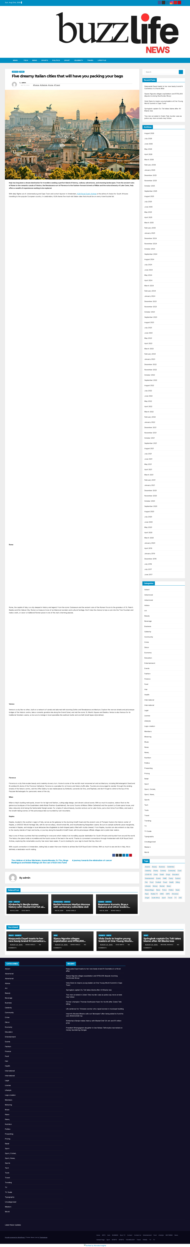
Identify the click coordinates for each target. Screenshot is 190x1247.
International (58, 901)
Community (148, 637)
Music (146, 742)
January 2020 (149, 543)
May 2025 (148, 212)
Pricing (147, 773)
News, (146, 752)
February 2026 (150, 165)
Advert (147, 590)
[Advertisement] (72, 215)
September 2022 (150, 380)
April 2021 (148, 469)
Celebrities (170, 867)
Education (148, 658)
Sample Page (100, 1239)
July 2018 (148, 564)
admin (24, 83)
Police (164, 890)
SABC (162, 894)
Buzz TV (122, 1235)
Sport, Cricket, (150, 789)
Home (98, 1235)
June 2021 (148, 459)
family (171, 878)
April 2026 (148, 154)
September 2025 (150, 191)
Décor (146, 647)
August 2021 (149, 448)
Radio (178, 890)
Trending (147, 821)
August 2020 (149, 511)
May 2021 (148, 464)
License (147, 716)
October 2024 (149, 249)
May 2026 (148, 149)
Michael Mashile (167, 944)
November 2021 (150, 433)
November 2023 (150, 307)
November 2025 (150, 181)
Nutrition (147, 758)
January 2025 (149, 233)
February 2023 (150, 354)
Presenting (148, 768)
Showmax (175, 894)
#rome (50, 85)
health (171, 882)
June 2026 (148, 144)
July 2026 (148, 139)
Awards (147, 867)
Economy (148, 653)
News (15, 60)
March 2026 (149, 160)
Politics (56, 60)
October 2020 (149, 501)
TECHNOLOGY (130, 1239)
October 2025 (149, 186)
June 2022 (148, 396)
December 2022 (150, 364)
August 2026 (149, 133)
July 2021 (148, 454)
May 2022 (148, 401)
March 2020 (149, 538)
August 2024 (149, 259)
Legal (146, 710)
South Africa (156, 898)
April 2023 (148, 343)
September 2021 (150, 443)
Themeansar (43, 1237)
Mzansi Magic (149, 890)
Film (146, 882)
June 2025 (148, 207)
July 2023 (148, 328)
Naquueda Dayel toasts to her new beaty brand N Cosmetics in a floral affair (27, 941)
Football (158, 882)
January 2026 (149, 170)
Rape (147, 894)
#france (36, 85)
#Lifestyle (43, 85)
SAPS (168, 894)
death (162, 874)
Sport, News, (149, 794)
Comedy (163, 870)
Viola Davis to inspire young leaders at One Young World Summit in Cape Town (114, 941)
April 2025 (148, 217)
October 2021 (149, 438)
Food (10, 901)
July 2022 (148, 391)
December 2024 (150, 238)
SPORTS (114, 1239)
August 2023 (149, 322)
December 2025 (150, 175)
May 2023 (148, 338)
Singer (147, 898)
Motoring (147, 737)
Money (155, 886)
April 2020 (148, 533)
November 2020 (150, 496)
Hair (146, 689)
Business (101, 901)
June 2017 (148, 575)
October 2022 (149, 375)
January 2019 (149, 554)
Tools (146, 810)
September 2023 (150, 317)
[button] (183, 60)
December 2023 (150, 301)
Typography (149, 836)
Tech (26, 60)
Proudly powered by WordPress (15, 1237)
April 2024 (148, 280)
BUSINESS (115, 1235)
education (175, 874)
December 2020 (150, 490)
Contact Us (137, 1235)
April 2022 (148, 406)
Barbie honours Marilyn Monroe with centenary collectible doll (71, 905)
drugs (168, 874)
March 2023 (149, 349)
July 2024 (148, 265)
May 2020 (148, 527)
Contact (129, 1235)
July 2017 (148, 569)
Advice (147, 605)
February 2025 (150, 228)
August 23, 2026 (16, 944)
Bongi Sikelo (71, 910)
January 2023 (149, 359)
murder (162, 886)
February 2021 (150, 480)
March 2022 (149, 412)
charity (155, 870)
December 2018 (150, 559)
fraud (165, 882)
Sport (67, 60)
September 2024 (150, 254)
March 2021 (148, 475)
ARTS (103, 1235)
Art (145, 611)
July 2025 (148, 202)
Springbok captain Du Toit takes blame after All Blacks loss (162, 939)
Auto (108, 1235)
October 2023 (149, 312)
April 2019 (148, 548)
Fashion (147, 674)
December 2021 (150, 427)
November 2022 (150, 370)
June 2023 (148, 333)
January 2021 (149, 485)
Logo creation (149, 726)
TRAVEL (90, 60)
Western (147, 847)
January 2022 (149, 422)
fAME (165, 878)
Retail (146, 779)
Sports (44, 60)
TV (145, 826)
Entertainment (149, 663)
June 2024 (148, 270)
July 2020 (148, 517)
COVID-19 (148, 874)
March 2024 (149, 286)
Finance (147, 679)
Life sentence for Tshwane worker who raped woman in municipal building (95, 1009)
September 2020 (150, 506)
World (146, 852)
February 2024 (150, 291)
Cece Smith (26, 910)
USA (180, 898)
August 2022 (149, 385)
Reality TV (154, 894)
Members (148, 731)
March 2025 (149, 223)
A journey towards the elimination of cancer (92, 860)
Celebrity (78, 60)
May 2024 (148, 275)
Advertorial (148, 595)
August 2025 (149, 196)
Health (146, 695)
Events (147, 668)
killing (178, 882)
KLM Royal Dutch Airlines (86, 194)
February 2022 (150, 417)
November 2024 (150, 244)
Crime (146, 642)
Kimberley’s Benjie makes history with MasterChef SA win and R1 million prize (27, 907)
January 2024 (149, 296)
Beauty (147, 616)
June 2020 (148, 522)
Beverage (148, 621)
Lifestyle (102, 60)
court (179, 870)
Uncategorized (150, 842)
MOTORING (169, 1235)
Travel (22, 71)
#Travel (57, 85)
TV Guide (148, 831)
